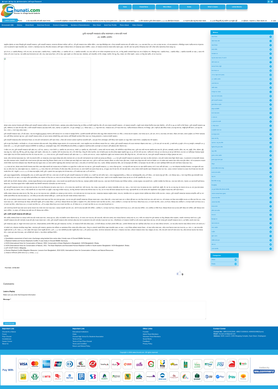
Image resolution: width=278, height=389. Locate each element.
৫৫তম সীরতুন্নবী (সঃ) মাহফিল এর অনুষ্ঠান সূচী (210, 21)
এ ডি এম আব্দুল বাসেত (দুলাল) (218, 75)
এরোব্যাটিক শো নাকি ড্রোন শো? (268, 21)
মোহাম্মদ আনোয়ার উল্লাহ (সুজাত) (219, 193)
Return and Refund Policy (81, 346)
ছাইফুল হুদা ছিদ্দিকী (215, 108)
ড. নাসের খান (214, 117)
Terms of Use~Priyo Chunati (82, 341)
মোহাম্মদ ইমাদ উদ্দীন (216, 202)
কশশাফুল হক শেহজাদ (216, 92)
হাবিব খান (213, 244)
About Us (5, 344)
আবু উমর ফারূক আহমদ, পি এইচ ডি (219, 58)
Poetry (213, 264)
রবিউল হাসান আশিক (216, 210)
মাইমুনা (213, 164)
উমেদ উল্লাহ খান (215, 70)
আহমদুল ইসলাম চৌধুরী (216, 66)
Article (213, 259)
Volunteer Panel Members (152, 336)
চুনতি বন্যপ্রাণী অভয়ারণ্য (217, 100)
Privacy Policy (147, 344)
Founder (146, 332)
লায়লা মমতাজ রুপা (215, 223)
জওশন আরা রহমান (215, 113)
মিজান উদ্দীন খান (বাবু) (216, 181)
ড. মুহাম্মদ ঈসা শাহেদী (216, 121)
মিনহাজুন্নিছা (214, 185)
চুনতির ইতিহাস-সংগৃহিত (216, 104)
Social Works (147, 339)
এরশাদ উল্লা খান (215, 83)
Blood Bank (30, 25)
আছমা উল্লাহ (214, 36)
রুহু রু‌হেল (214, 214)
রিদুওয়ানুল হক (214, 219)
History (19, 25)
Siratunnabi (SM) (8, 25)
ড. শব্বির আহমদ (215, 125)
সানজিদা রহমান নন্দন (216, 240)
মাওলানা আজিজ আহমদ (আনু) (218, 168)
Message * (7, 299)
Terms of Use (77, 339)
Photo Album (124, 25)
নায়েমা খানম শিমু (215, 138)
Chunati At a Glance (9, 332)
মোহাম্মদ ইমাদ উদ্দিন (216, 198)
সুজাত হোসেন (214, 236)
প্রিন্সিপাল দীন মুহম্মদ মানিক (217, 147)
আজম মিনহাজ (214, 45)
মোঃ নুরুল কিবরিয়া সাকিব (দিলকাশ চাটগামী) (220, 189)
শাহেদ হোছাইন (215, 227)
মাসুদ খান (213, 176)
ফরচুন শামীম (214, 151)
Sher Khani (97, 25)
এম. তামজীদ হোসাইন (216, 79)
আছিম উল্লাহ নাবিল (216, 41)
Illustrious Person (43, 25)
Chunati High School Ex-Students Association (88, 336)
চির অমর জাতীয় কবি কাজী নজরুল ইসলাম (25, 21)
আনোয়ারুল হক (215, 53)
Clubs (74, 334)
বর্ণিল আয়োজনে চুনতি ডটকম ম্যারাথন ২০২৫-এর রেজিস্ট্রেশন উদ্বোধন (145, 21)
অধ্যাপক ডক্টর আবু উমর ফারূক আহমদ (181, 21)
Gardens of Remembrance (80, 25)
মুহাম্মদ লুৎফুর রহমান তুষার (217, 159)
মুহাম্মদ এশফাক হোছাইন (217, 155)
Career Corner (7, 341)
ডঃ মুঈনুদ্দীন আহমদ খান (216, 130)
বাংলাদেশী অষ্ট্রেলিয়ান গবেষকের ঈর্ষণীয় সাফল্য (55, 21)
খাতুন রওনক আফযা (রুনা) (217, 96)
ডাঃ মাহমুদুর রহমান (215, 134)
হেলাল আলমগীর (215, 248)
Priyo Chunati (6, 336)
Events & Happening (60, 25)
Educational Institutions (80, 332)
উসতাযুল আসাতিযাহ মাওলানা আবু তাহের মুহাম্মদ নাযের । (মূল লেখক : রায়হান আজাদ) (97, 21)
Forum (4, 334)
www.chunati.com (138, 352)
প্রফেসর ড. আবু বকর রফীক (217, 142)
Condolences (6, 339)
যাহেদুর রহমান (215, 206)
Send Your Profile (110, 25)
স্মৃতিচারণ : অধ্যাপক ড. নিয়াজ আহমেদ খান (241, 21)
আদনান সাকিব (214, 49)
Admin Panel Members (150, 334)
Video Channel (137, 25)
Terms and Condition (80, 344)
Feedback (146, 341)
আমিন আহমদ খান (215, 62)
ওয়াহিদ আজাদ (214, 87)
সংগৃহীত (213, 231)
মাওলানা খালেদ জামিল (216, 172)
